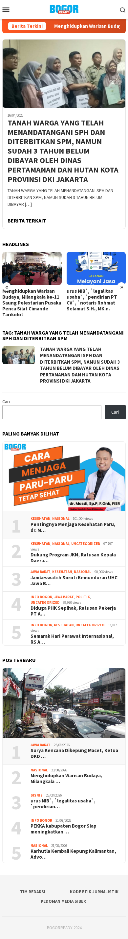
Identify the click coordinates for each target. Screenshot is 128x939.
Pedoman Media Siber (63, 901)
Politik (82, 597)
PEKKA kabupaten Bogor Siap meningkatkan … (63, 829)
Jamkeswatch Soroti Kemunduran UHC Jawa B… (74, 580)
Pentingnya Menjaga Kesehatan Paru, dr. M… (73, 527)
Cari (6, 401)
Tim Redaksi (32, 892)
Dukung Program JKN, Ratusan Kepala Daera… (73, 558)
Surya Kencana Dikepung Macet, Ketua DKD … (74, 753)
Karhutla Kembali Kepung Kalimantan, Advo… (73, 854)
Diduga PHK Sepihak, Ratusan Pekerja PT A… (73, 611)
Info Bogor (41, 597)
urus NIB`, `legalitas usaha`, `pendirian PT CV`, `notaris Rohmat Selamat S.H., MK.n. (92, 300)
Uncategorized (85, 543)
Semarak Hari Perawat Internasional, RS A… (72, 639)
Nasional (61, 518)
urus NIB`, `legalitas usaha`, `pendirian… (63, 804)
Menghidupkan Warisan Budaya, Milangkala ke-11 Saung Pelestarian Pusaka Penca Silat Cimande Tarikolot (31, 303)
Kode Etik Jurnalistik (94, 892)
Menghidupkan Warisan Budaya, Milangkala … (66, 778)
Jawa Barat (41, 571)
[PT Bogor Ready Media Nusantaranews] (64, 9)
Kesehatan (41, 518)
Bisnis (37, 795)
